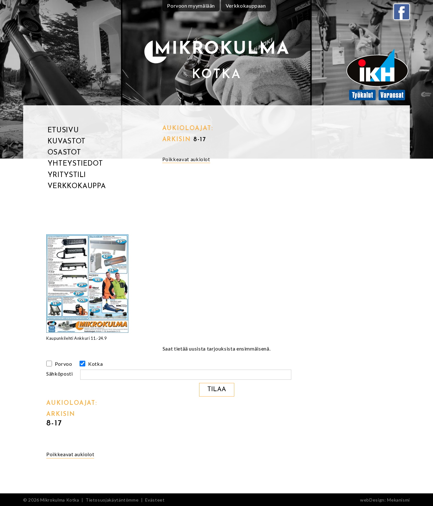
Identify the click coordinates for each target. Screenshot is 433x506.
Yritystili (67, 175)
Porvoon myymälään (191, 6)
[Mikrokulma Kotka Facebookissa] (401, 11)
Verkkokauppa (77, 186)
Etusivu (63, 130)
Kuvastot (67, 141)
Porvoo (63, 364)
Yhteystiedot (75, 164)
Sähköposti (60, 374)
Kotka (95, 364)
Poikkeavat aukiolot (186, 159)
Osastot (64, 152)
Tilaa (216, 389)
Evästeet (155, 500)
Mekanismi (398, 500)
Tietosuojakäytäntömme (112, 500)
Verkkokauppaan (246, 6)
